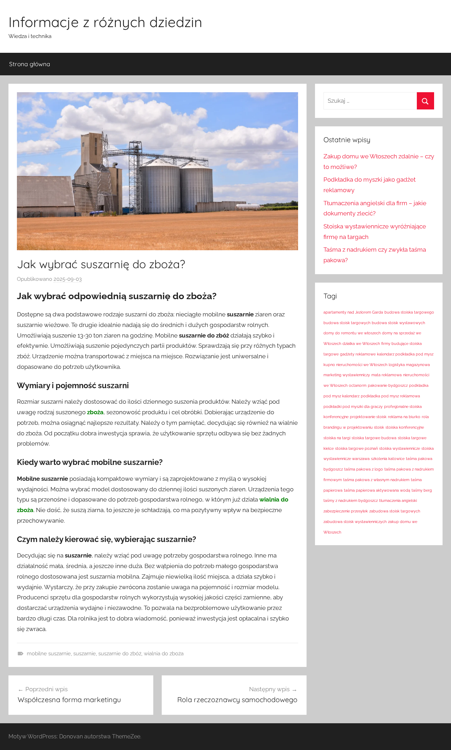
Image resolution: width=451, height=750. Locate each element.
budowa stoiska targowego (409, 312)
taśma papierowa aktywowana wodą (377, 490)
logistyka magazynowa (409, 365)
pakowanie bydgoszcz (388, 385)
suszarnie (84, 653)
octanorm (357, 385)
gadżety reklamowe (358, 354)
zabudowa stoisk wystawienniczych (355, 521)
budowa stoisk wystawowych (398, 323)
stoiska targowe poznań (356, 448)
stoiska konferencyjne (404, 427)
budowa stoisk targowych (346, 323)
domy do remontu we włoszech (352, 333)
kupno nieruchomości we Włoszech (355, 365)
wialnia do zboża (164, 653)
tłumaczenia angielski (398, 500)
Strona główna (29, 64)
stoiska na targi (336, 438)
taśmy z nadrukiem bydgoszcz (350, 500)
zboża (95, 412)
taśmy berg (422, 490)
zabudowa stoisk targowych (394, 511)
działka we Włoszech (361, 343)
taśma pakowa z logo (363, 469)
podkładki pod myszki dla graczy (353, 406)
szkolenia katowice (387, 458)
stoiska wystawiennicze (399, 448)
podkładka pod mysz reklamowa (390, 396)
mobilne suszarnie (49, 653)
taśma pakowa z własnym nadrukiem (376, 480)
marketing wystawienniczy (346, 375)
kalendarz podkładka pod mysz (405, 354)
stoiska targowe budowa (374, 438)
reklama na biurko (404, 417)
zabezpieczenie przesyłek (345, 511)
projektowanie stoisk (368, 417)
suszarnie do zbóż (119, 653)
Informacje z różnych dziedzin (105, 22)
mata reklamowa (386, 375)
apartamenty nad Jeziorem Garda (353, 312)
